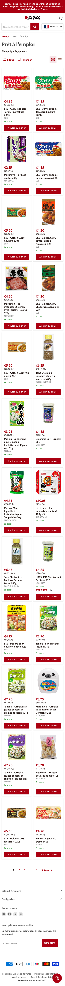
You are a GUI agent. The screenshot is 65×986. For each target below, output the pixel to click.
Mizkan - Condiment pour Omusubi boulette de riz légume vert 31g (16, 443)
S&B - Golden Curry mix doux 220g (16, 374)
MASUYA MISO (10, 520)
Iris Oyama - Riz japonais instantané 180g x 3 (46, 511)
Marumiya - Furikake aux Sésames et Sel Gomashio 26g (47, 709)
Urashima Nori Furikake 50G (48, 440)
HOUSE (39, 844)
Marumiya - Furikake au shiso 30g (15, 176)
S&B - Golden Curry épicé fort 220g (14, 840)
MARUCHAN (9, 315)
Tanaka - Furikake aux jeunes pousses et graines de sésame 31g (16, 709)
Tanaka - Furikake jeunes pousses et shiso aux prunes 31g (15, 775)
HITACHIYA (40, 778)
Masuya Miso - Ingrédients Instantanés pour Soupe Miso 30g (13, 512)
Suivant (45, 870)
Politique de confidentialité (46, 973)
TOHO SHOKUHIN (43, 381)
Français (54, 26)
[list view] (59, 59)
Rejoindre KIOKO (45, 976)
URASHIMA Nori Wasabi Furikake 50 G (48, 578)
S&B (6, 117)
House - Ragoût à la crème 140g (46, 840)
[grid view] (53, 59)
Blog (33, 976)
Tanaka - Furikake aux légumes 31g (47, 645)
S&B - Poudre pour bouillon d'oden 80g (15, 645)
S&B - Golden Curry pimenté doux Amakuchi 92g (46, 240)
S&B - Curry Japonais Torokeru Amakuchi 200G (15, 111)
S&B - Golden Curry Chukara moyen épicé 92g (47, 306)
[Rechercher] (34, 26)
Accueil (5, 36)
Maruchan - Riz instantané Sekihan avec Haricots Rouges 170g (15, 308)
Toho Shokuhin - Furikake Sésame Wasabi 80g (13, 580)
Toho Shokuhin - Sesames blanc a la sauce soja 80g (46, 375)
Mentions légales (19, 976)
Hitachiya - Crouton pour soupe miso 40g (47, 774)
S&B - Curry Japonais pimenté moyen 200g (47, 176)
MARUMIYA (9, 180)
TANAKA (39, 649)
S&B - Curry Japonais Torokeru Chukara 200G (47, 111)
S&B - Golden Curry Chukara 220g (14, 239)
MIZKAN (7, 451)
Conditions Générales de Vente (16, 973)
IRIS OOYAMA (41, 517)
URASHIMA (40, 444)
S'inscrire (49, 943)
